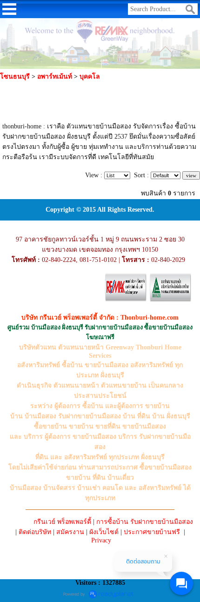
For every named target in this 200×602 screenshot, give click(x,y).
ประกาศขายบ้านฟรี (152, 531)
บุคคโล (90, 76)
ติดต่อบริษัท (35, 531)
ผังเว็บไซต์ (104, 531)
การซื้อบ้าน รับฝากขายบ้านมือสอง (144, 521)
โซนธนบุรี (15, 76)
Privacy (101, 540)
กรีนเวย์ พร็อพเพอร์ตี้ (62, 521)
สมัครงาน (70, 531)
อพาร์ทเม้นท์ (54, 76)
